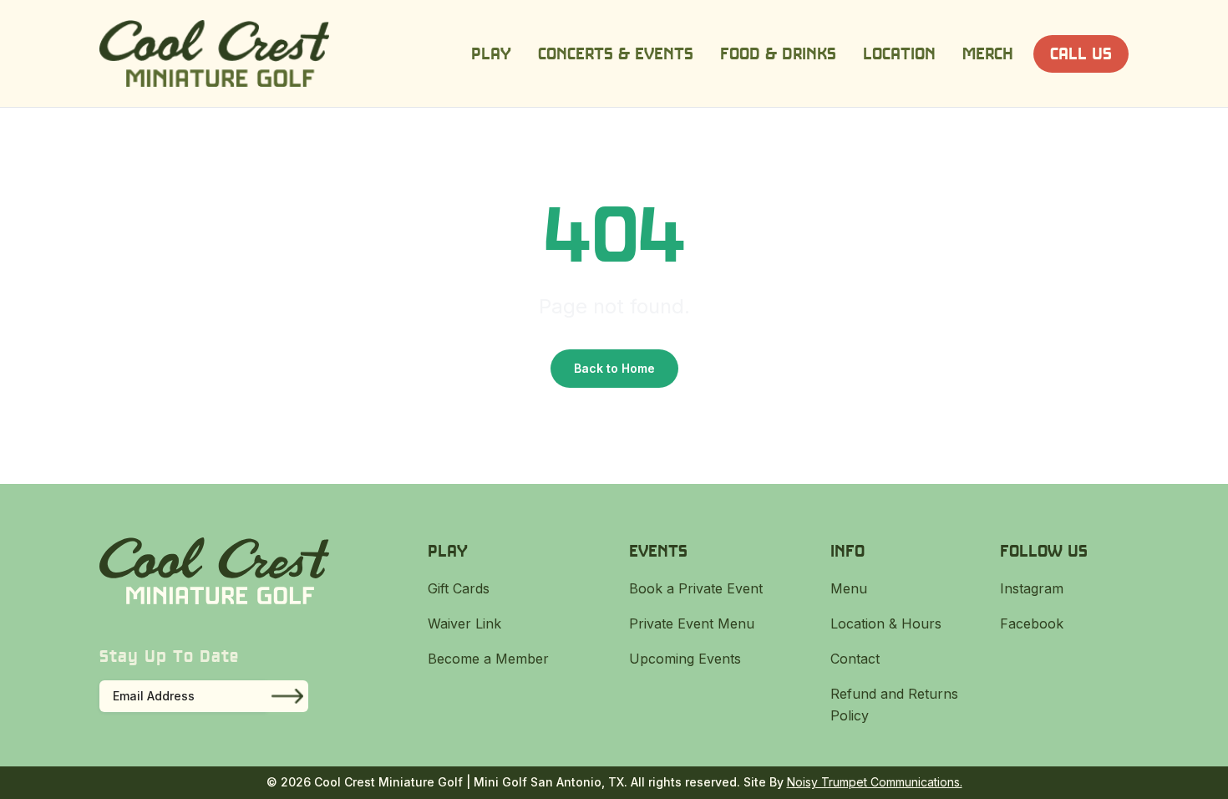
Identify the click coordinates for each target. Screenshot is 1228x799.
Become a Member (488, 658)
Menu (848, 588)
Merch (987, 53)
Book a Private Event (696, 588)
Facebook (1031, 623)
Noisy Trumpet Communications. (874, 782)
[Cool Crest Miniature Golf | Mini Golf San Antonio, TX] (214, 53)
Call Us (1081, 53)
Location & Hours (885, 623)
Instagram (1031, 588)
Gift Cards (459, 588)
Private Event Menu (691, 623)
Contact (855, 658)
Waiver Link (464, 623)
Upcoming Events (685, 658)
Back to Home (614, 368)
